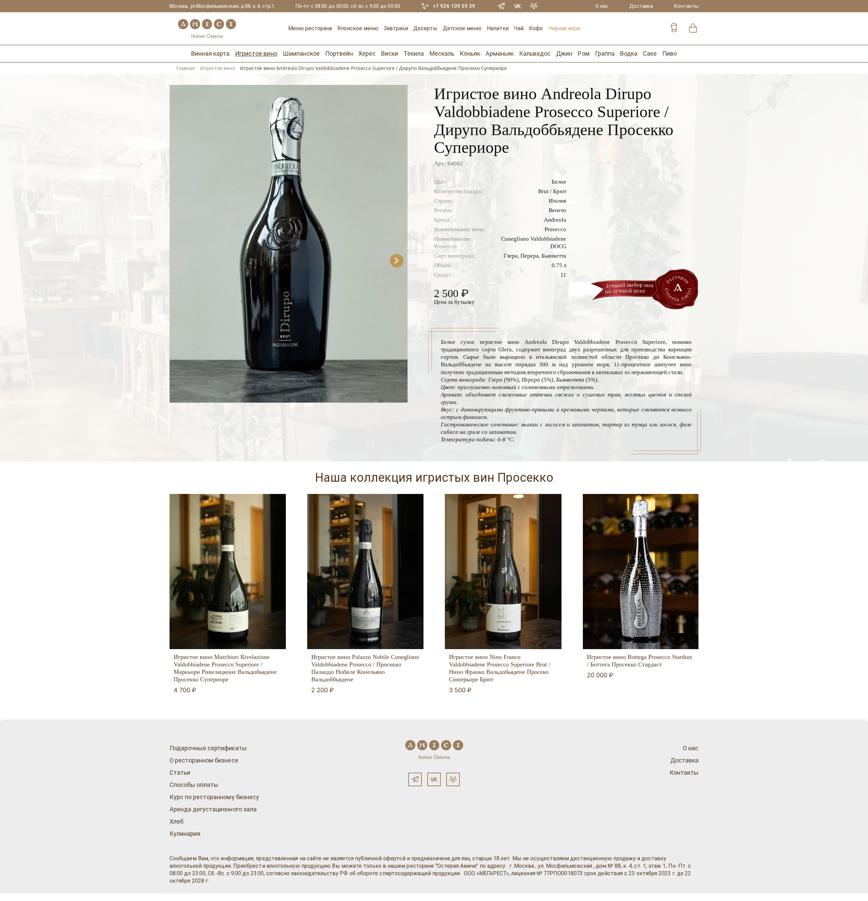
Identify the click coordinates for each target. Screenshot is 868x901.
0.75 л (559, 265)
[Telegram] (501, 6)
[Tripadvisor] (534, 6)
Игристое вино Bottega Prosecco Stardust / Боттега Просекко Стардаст (639, 661)
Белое (559, 182)
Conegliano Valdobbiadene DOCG (533, 243)
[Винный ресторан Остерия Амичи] (207, 28)
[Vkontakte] (517, 6)
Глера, (511, 256)
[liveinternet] (15, 897)
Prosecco (555, 229)
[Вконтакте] (434, 779)
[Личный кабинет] (674, 28)
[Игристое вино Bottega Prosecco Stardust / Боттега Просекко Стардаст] (641, 571)
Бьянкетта (553, 256)
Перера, (530, 256)
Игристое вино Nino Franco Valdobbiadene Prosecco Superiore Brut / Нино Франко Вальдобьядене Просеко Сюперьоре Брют (499, 668)
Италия (557, 201)
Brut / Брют (552, 191)
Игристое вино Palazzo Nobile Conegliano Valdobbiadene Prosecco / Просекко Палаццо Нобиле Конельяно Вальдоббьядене (365, 668)
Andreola (555, 220)
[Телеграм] (415, 779)
